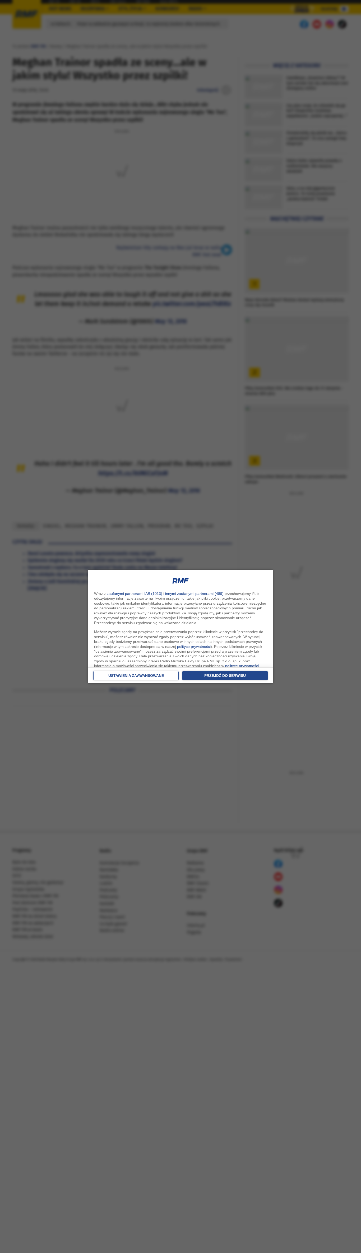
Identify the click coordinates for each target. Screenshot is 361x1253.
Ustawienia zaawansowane (136, 675)
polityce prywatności (194, 646)
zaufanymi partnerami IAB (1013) (134, 593)
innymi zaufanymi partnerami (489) (194, 593)
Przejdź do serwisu (225, 675)
